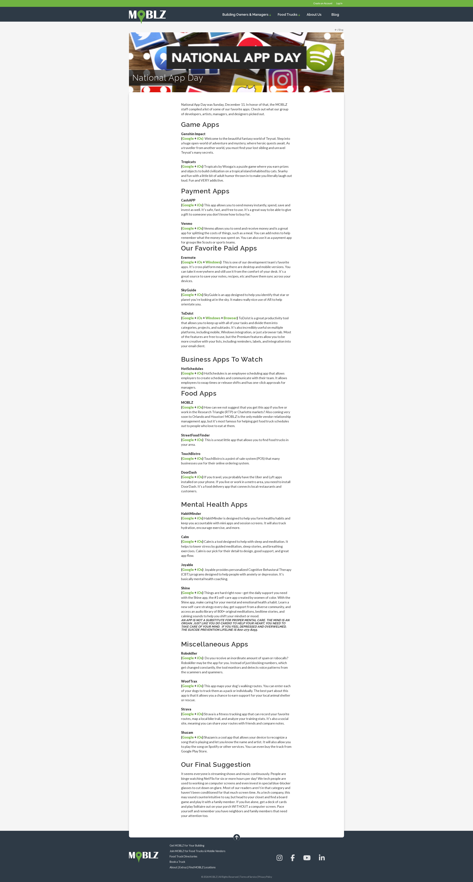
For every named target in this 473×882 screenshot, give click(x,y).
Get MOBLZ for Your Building (187, 845)
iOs (199, 166)
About (173, 867)
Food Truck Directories (183, 856)
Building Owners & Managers (245, 14)
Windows (212, 262)
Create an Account (322, 3)
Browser (230, 318)
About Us (314, 14)
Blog (335, 14)
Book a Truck (177, 861)
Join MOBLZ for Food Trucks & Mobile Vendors (197, 851)
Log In (339, 3)
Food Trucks (288, 14)
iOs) (200, 138)
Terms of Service (248, 877)
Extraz (183, 867)
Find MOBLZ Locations (202, 867)
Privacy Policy (265, 877)
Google (188, 138)
